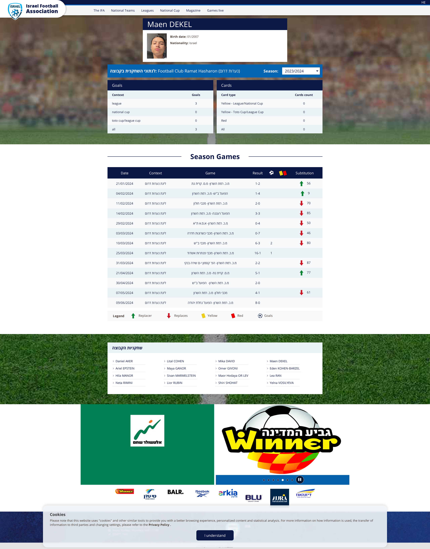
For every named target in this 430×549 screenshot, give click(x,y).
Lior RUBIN (174, 383)
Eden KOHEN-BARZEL (285, 368)
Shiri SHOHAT (228, 383)
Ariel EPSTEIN (125, 368)
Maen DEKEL (278, 361)
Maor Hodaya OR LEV (233, 375)
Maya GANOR (176, 368)
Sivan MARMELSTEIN (181, 375)
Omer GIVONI (228, 368)
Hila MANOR (124, 375)
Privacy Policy (159, 525)
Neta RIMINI (124, 383)
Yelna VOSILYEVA (282, 383)
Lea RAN (276, 375)
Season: (271, 71)
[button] (300, 480)
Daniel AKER (124, 361)
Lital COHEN (175, 361)
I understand (215, 535)
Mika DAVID (226, 361)
